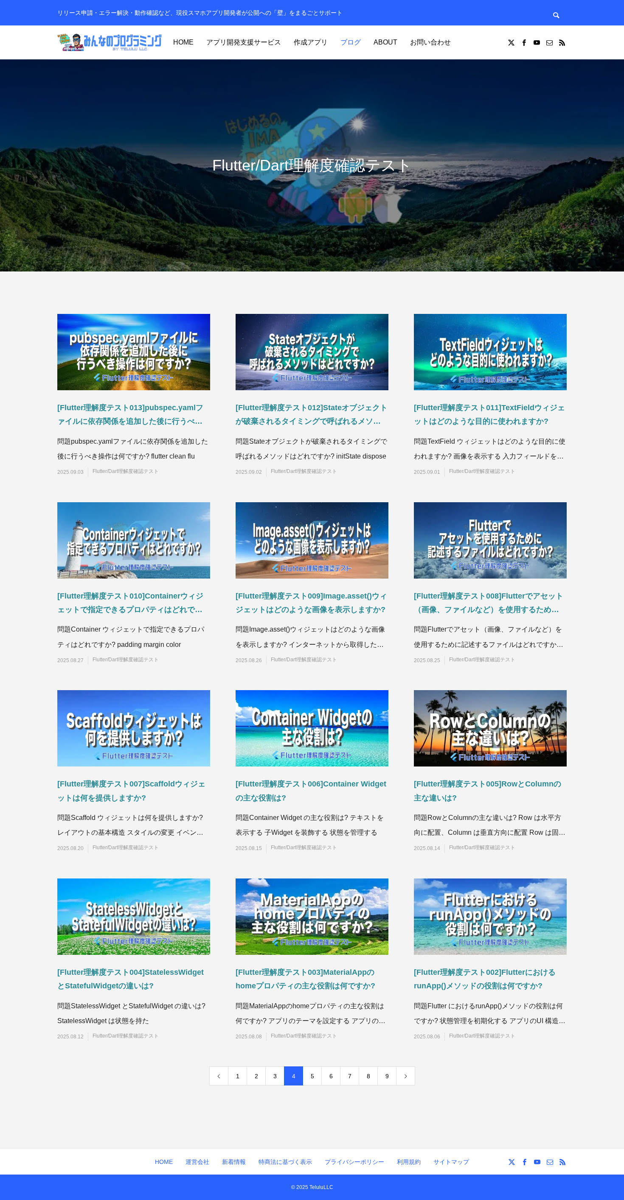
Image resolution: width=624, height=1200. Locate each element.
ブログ (350, 42)
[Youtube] (536, 42)
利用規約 (409, 1161)
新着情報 (234, 1161)
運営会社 (197, 1161)
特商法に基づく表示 (285, 1161)
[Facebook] (523, 42)
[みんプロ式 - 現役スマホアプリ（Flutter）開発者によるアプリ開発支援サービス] (110, 42)
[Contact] (549, 42)
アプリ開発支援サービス (243, 42)
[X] (511, 42)
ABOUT (385, 42)
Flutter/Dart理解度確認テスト (126, 471)
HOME (183, 42)
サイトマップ (451, 1161)
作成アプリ (311, 42)
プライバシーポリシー (354, 1161)
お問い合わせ (430, 42)
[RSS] (562, 42)
